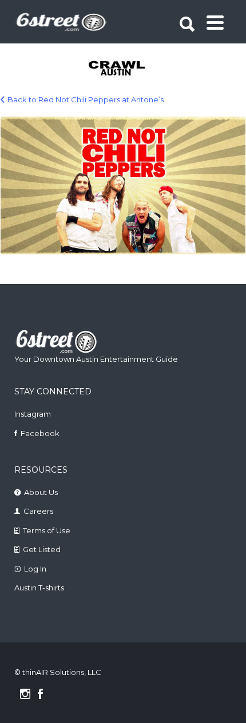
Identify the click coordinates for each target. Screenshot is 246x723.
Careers (38, 511)
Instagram (32, 413)
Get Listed (42, 549)
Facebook (40, 433)
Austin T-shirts (39, 587)
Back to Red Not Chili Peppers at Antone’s (85, 99)
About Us (41, 492)
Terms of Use (46, 530)
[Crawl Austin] (124, 69)
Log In (35, 568)
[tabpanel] (124, 69)
